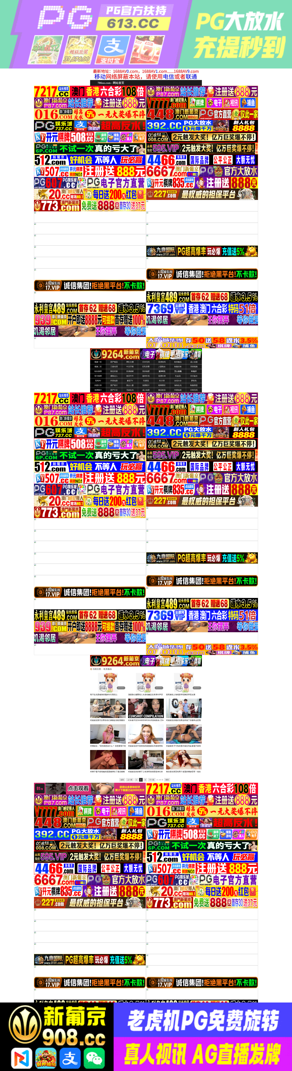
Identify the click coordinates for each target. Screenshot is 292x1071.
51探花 (146, 381)
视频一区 (98, 362)
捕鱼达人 (114, 376)
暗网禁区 (162, 385)
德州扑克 (146, 376)
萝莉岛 (194, 381)
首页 (122, 780)
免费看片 (98, 390)
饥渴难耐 (130, 371)
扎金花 (178, 376)
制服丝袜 (178, 367)
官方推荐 (98, 376)
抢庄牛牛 (130, 376)
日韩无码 (194, 390)
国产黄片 (114, 385)
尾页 (167, 780)
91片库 (162, 381)
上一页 (129, 780)
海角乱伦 (178, 385)
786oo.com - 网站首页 (111, 82)
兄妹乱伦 (130, 390)
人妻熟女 (162, 367)
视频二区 (98, 367)
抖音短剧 (114, 381)
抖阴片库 (98, 385)
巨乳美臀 (146, 367)
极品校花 (162, 390)
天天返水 (194, 376)
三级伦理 (114, 367)
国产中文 (114, 390)
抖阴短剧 (178, 390)
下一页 (151, 780)
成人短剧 (146, 390)
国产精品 (114, 362)
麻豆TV (130, 381)
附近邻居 (114, 371)
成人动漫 (194, 362)
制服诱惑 (194, 385)
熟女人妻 (130, 385)
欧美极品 (178, 362)
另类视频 (194, 367)
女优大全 (178, 381)
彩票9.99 (162, 376)
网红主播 (130, 362)
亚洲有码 (162, 362)
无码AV (98, 381)
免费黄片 (146, 385)
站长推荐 (98, 371)
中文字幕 (130, 367)
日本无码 (146, 362)
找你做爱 (146, 371)
